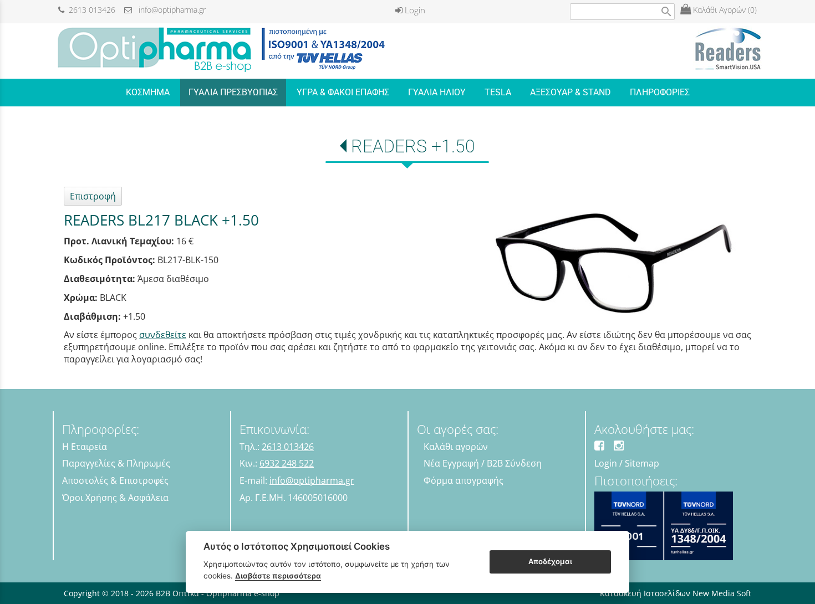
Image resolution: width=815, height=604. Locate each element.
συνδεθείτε (162, 335)
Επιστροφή (93, 196)
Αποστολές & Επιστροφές (115, 480)
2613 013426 (89, 9)
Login (414, 10)
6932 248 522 (286, 463)
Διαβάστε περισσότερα (278, 575)
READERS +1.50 (413, 146)
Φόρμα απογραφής (463, 480)
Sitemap (642, 463)
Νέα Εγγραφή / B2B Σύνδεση (483, 463)
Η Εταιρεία (84, 447)
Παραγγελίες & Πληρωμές (116, 463)
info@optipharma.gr (169, 9)
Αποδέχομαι (550, 561)
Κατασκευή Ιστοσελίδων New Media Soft (675, 593)
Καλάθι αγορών (456, 447)
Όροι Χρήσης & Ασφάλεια (115, 498)
